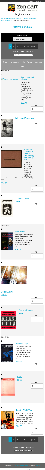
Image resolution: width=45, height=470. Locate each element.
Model (5, 62)
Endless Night (22, 343)
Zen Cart (38, 465)
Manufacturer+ (15, 62)
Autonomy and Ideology (27, 78)
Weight (29, 62)
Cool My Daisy (22, 198)
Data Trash (20, 231)
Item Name (38, 62)
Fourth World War (24, 410)
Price (22, 66)
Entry (19, 377)
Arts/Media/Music (6, 20)
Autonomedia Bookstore (21, 465)
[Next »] (33, 46)
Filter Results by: (22, 35)
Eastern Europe (26, 310)
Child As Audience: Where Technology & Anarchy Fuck (29, 154)
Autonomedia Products (13, 18)
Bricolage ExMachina (24, 118)
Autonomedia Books (29, 18)
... (28, 46)
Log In (38, 2)
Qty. (23, 62)
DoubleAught (6, 292)
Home (31, 2)
